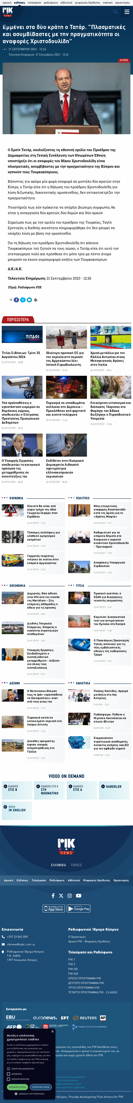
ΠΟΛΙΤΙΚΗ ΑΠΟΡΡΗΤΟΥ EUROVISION (68, 1088)
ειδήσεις (19, 3)
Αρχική (8, 880)
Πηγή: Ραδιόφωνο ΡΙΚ (24, 287)
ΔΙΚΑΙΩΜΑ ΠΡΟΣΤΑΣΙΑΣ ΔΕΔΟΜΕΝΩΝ (68, 1077)
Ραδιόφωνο (57, 880)
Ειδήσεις (22, 880)
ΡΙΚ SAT (73, 974)
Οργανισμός (121, 880)
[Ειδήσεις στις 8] (17, 790)
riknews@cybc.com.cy (21, 944)
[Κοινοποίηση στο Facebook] (16, 300)
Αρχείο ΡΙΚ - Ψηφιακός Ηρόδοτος (89, 941)
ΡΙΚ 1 (71, 959)
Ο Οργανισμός (77, 937)
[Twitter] (61, 896)
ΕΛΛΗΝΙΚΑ (58, 865)
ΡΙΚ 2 (71, 964)
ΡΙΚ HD (73, 969)
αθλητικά (66, 3)
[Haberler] (114, 790)
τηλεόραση (34, 3)
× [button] (52, 1031)
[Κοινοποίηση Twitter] (22, 300)
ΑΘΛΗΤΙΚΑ (83, 683)
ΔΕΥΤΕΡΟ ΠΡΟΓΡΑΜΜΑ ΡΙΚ (86, 983)
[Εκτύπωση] (35, 300)
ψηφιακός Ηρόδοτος (87, 3)
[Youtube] (78, 896)
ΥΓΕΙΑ (80, 586)
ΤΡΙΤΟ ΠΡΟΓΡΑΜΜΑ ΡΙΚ (84, 988)
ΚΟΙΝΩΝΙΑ (16, 498)
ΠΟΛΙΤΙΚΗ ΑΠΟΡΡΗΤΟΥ (67, 1081)
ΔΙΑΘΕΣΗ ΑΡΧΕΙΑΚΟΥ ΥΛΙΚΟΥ (68, 1084)
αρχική (7, 3)
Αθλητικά (74, 880)
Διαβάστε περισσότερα (33, 1062)
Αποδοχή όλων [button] (17, 1087)
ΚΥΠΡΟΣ (123, 61)
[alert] (29, 1064)
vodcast (108, 3)
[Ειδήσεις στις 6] (81, 790)
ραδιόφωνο (51, 3)
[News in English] (17, 811)
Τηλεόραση (39, 880)
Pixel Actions (105, 1097)
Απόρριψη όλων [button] (40, 1087)
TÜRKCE (76, 865)
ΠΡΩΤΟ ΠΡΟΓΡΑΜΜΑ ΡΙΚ (84, 978)
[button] (8, 1068)
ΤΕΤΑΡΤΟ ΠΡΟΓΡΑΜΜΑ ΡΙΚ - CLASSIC (93, 992)
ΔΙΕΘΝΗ (15, 683)
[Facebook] (53, 896)
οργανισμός (122, 3)
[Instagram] (69, 896)
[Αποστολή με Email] (29, 300)
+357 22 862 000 (17, 937)
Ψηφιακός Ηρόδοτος (96, 880)
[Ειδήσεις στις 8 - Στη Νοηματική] (49, 790)
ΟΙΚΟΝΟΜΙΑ (17, 586)
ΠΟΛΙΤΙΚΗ (83, 498)
